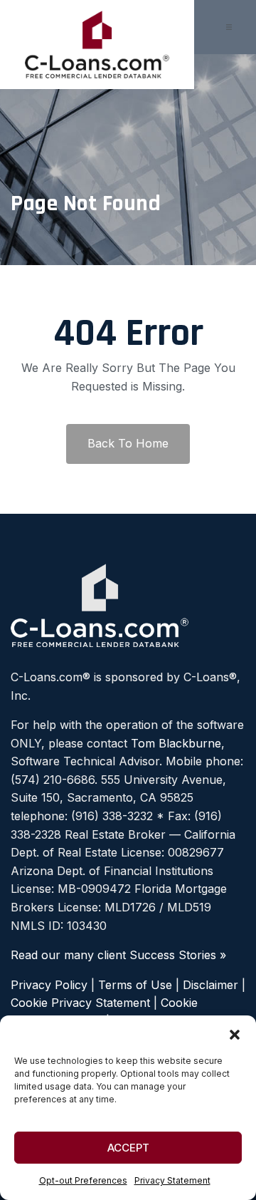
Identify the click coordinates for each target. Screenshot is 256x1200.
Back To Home (128, 443)
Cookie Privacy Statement (80, 1002)
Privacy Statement (172, 1180)
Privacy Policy (49, 985)
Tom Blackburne (176, 743)
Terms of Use (135, 985)
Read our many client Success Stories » (118, 955)
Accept (128, 1147)
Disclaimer (210, 985)
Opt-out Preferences (83, 1180)
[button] (235, 1033)
